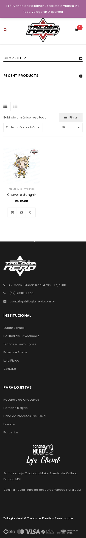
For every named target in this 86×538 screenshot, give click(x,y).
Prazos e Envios (15, 352)
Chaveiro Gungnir (21, 194)
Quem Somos (14, 328)
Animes (13, 189)
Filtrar (73, 117)
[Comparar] (21, 212)
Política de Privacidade (21, 336)
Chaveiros (27, 189)
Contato (9, 369)
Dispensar (55, 12)
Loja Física (11, 360)
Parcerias (10, 432)
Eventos (9, 424)
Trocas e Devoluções (19, 344)
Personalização (15, 408)
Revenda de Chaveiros (21, 399)
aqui (78, 490)
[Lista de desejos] (30, 212)
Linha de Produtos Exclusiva (24, 416)
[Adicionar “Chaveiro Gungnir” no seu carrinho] (12, 212)
